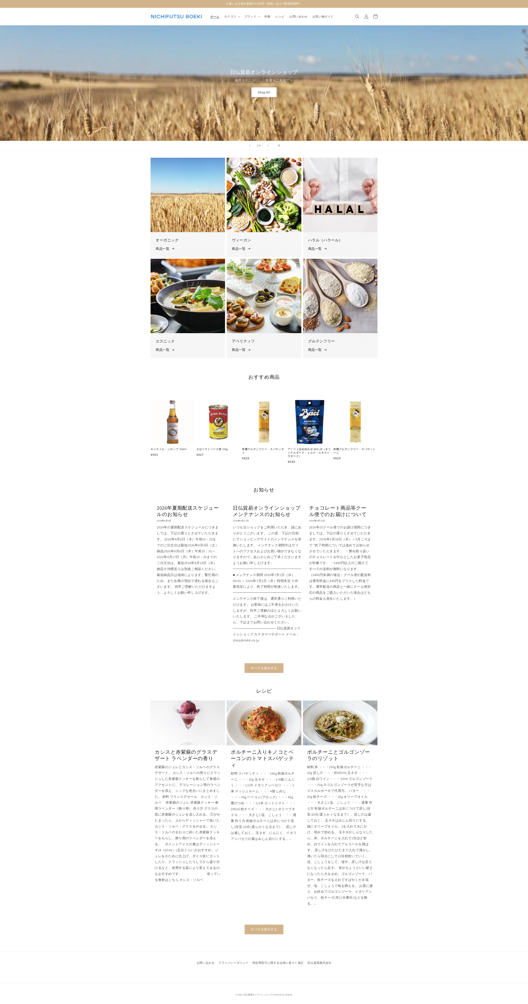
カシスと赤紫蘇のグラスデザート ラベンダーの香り (186, 755)
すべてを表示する (264, 668)
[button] (232, 16)
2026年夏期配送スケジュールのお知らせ (188, 511)
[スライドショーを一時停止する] (278, 145)
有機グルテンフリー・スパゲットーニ (354, 451)
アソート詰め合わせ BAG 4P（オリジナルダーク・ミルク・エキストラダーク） (309, 453)
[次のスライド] (267, 145)
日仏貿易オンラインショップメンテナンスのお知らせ (267, 511)
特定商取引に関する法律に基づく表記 (278, 963)
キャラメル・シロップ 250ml (169, 449)
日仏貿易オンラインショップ (258, 994)
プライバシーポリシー (233, 963)
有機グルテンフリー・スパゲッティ (263, 451)
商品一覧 (162, 249)
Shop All (264, 92)
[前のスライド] (249, 145)
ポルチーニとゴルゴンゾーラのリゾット (338, 755)
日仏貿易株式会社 (319, 963)
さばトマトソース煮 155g (212, 449)
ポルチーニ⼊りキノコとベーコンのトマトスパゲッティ (262, 758)
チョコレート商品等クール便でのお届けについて (338, 511)
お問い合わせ (206, 963)
